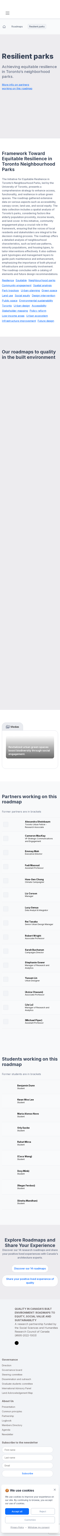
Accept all (17, 1511)
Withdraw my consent (39, 1527)
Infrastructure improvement (19, 320)
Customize (30, 1519)
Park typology (10, 290)
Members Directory (12, 1425)
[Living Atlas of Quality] (26, 6)
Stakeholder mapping (15, 310)
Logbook (7, 1420)
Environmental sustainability (36, 300)
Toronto (7, 305)
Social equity (22, 295)
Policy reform (38, 310)
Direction (6, 1365)
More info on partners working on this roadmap (17, 86)
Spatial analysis (42, 285)
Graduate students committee (17, 1383)
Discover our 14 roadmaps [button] (30, 1268)
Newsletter (7, 1434)
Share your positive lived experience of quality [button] (30, 1280)
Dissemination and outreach (16, 1379)
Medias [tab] (14, 727)
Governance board (12, 1370)
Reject (43, 1511)
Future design (46, 320)
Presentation (8, 1407)
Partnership (8, 1416)
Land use (7, 295)
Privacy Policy (17, 1527)
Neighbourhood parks (41, 280)
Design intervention (43, 295)
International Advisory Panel (16, 1388)
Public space (9, 300)
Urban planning (30, 290)
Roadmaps (17, 26)
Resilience (8, 280)
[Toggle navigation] (7, 13)
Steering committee (12, 1374)
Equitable (21, 280)
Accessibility (39, 305)
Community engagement (16, 285)
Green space (49, 290)
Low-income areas (13, 315)
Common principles (12, 1411)
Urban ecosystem (37, 315)
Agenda (6, 1430)
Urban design (22, 305)
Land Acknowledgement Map (17, 1393)
